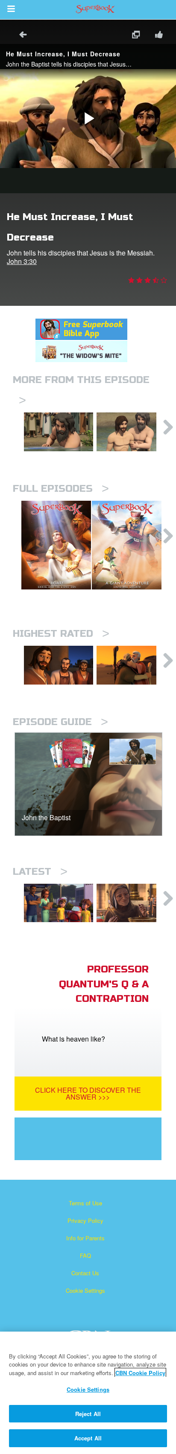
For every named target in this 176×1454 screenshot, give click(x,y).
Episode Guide (60, 722)
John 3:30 (22, 261)
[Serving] (58, 665)
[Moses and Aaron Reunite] (131, 665)
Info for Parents (85, 1238)
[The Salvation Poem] (58, 903)
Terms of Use (85, 1203)
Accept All (88, 1438)
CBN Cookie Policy (140, 1373)
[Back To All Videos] (20, 35)
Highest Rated (61, 633)
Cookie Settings (85, 1290)
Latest (40, 871)
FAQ (85, 1255)
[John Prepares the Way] (58, 431)
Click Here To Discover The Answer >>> (88, 1093)
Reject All (88, 1414)
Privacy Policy (85, 1220)
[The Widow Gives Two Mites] (131, 903)
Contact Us (85, 1273)
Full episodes (61, 488)
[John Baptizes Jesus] (131, 431)
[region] (88, 1393)
